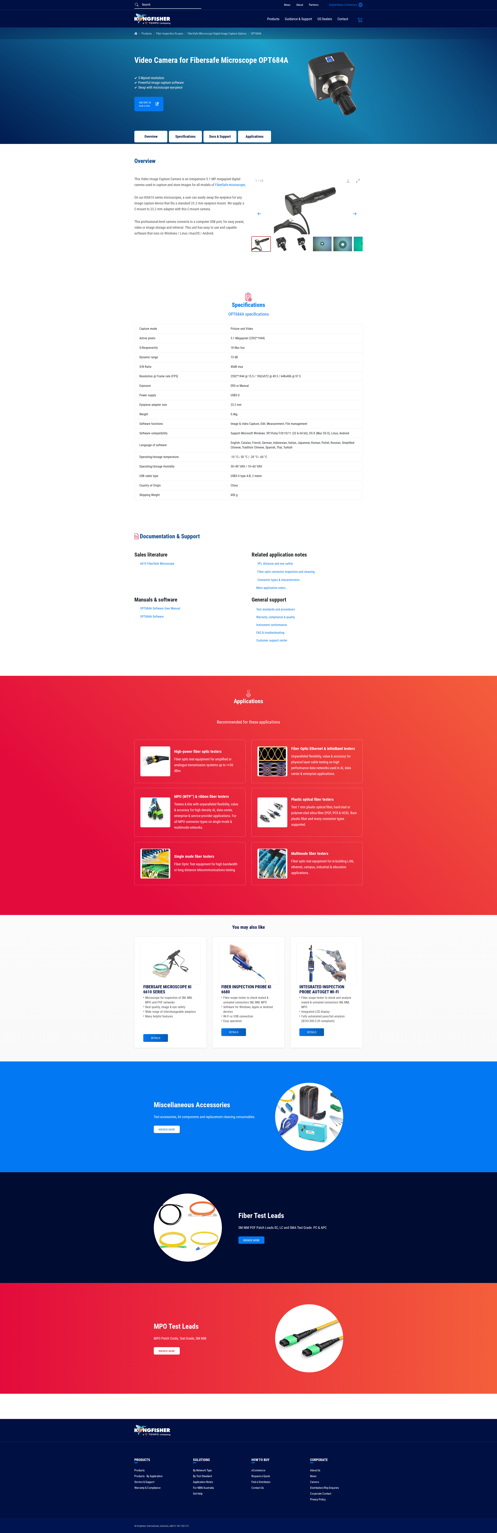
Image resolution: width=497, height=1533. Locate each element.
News (287, 5)
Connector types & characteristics (278, 580)
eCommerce (258, 1470)
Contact (342, 19)
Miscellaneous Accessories (192, 1105)
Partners (314, 5)
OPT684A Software (152, 616)
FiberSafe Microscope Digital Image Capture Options (217, 33)
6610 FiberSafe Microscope (157, 563)
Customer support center (271, 640)
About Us (315, 1470)
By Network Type (202, 1470)
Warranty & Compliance (147, 1488)
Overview (150, 136)
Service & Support (144, 1482)
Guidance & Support (298, 19)
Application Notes (203, 1482)
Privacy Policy (318, 1499)
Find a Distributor (261, 1482)
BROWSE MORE (167, 1129)
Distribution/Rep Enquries (324, 1488)
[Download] (348, 180)
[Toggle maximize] (358, 180)
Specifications (185, 136)
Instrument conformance (271, 625)
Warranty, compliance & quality (275, 617)
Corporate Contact (320, 1493)
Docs (220, 136)
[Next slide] (355, 213)
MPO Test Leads (176, 1326)
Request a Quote (260, 1476)
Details (155, 1038)
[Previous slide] (259, 213)
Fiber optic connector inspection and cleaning (286, 572)
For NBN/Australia (203, 1488)
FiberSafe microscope (230, 185)
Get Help (197, 1493)
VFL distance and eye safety (275, 563)
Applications (254, 136)
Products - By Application (148, 1476)
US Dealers (324, 19)
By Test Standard (202, 1476)
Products (273, 19)
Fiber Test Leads (261, 1216)
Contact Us (257, 1488)
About (299, 5)
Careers (314, 1482)
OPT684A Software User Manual (160, 608)
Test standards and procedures (275, 609)
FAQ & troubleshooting (270, 632)
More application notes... (272, 588)
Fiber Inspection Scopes (169, 33)
